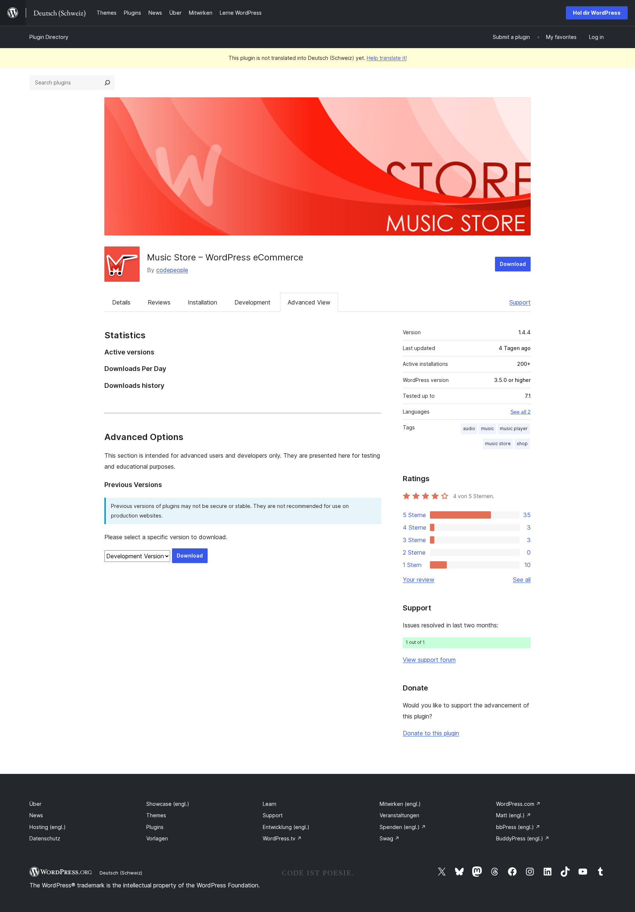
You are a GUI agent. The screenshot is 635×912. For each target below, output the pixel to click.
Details (121, 302)
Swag (389, 838)
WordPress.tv (282, 838)
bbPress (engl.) (518, 827)
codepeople (172, 270)
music (487, 428)
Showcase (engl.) (167, 804)
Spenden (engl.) (403, 827)
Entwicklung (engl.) (286, 827)
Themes (156, 815)
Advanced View (309, 302)
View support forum (429, 659)
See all (522, 579)
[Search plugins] (107, 82)
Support (520, 302)
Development (252, 302)
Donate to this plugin (431, 733)
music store (498, 443)
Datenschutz (44, 838)
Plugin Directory (48, 37)
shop (522, 443)
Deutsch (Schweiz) (121, 873)
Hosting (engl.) (47, 827)
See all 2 (520, 412)
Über (35, 804)
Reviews (159, 302)
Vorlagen (157, 838)
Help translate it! (387, 58)
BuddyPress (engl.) (522, 838)
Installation (202, 302)
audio (469, 428)
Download (513, 264)
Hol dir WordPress (597, 13)
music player (514, 428)
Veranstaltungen (399, 815)
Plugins (155, 827)
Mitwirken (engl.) (400, 804)
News (36, 815)
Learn (269, 804)
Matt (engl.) (513, 815)
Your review (418, 579)
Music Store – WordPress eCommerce (225, 257)
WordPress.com (518, 804)
